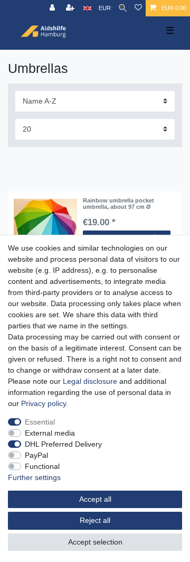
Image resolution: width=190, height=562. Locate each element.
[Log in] (53, 8)
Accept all (95, 499)
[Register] (71, 8)
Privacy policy (43, 403)
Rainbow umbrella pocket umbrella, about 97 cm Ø (118, 203)
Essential (40, 422)
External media (50, 433)
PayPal (36, 455)
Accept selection (95, 542)
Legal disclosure (90, 381)
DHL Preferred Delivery (63, 444)
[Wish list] (138, 8)
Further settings (34, 477)
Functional (42, 466)
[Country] (87, 8)
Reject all (95, 520)
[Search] (123, 8)
